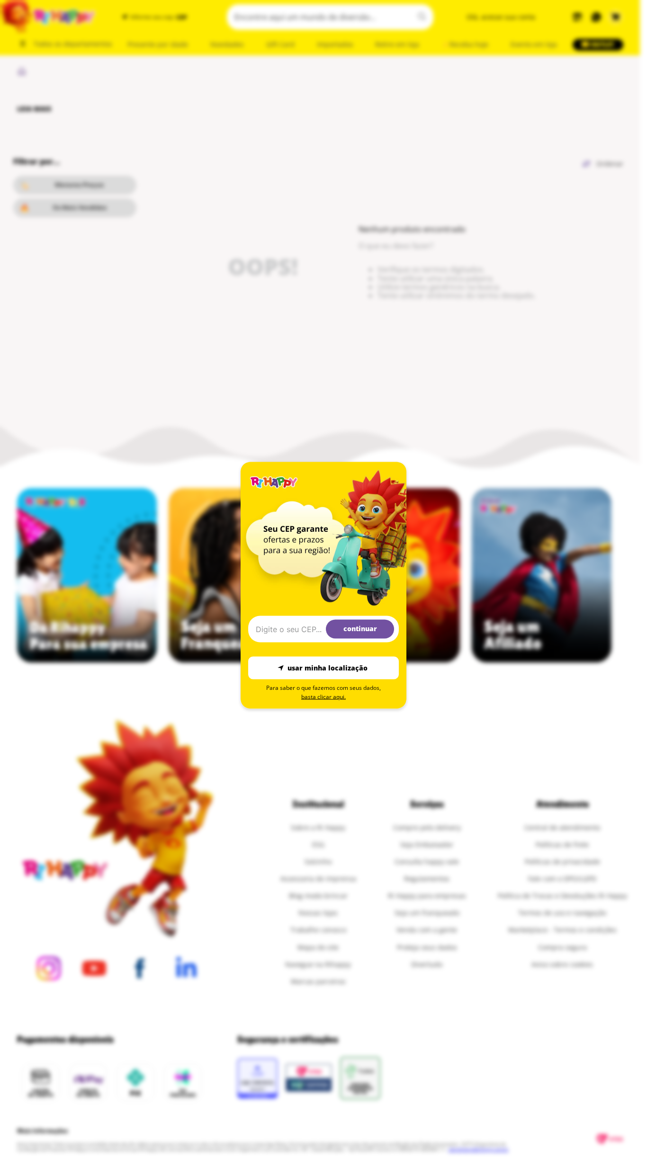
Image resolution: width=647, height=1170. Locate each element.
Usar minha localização (328, 667)
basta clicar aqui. (323, 696)
